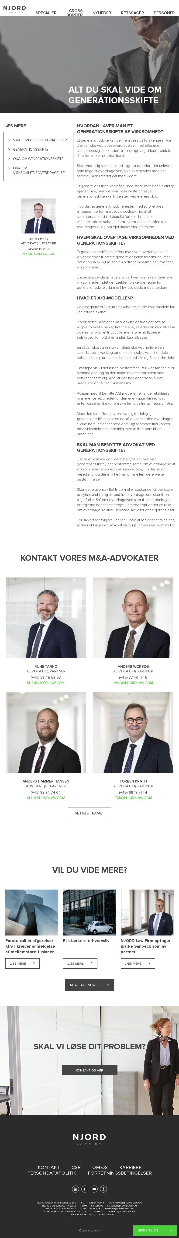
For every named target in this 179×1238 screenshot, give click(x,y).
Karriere (130, 1167)
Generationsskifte (30, 149)
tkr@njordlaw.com (133, 798)
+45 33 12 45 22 (87, 1215)
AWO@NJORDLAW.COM (133, 683)
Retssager (132, 13)
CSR (76, 1167)
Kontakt (49, 1167)
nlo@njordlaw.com (39, 254)
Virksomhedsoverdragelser (40, 140)
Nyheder (102, 13)
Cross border (74, 13)
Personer (164, 13)
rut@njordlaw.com (46, 683)
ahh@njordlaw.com (46, 798)
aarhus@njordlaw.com (122, 1211)
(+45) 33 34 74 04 (46, 792)
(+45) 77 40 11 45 (133, 677)
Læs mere (25, 964)
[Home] (14, 9)
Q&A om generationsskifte (38, 158)
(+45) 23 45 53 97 (46, 677)
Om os (100, 1167)
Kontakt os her (89, 1070)
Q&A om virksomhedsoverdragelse (39, 170)
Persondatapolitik (51, 1173)
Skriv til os (148, 1230)
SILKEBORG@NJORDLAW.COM (122, 1206)
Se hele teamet (89, 813)
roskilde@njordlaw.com (119, 1208)
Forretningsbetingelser (120, 1173)
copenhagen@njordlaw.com (125, 1203)
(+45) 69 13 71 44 (133, 792)
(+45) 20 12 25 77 (39, 249)
